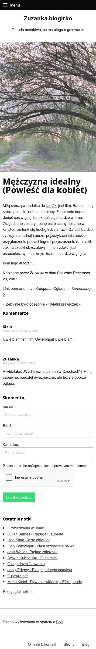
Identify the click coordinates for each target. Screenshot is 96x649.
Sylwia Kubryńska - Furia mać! (32, 557)
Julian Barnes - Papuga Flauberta (35, 534)
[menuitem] (85, 644)
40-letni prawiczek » (64, 304)
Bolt (59, 621)
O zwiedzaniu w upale (25, 528)
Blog (85, 644)
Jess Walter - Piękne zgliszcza (32, 551)
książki (51, 205)
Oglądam (61, 288)
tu (32, 263)
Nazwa (8, 406)
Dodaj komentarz (18, 497)
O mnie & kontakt (42, 644)
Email (7, 425)
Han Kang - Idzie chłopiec (28, 539)
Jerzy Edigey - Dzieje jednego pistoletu (39, 569)
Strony (69, 644)
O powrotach (17, 575)
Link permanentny (17, 288)
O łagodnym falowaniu (26, 563)
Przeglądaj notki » (18, 591)
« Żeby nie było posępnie (24, 304)
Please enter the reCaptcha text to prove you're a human (45, 465)
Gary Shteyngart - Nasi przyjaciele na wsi (41, 546)
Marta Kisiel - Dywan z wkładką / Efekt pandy (44, 581)
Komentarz (11, 444)
